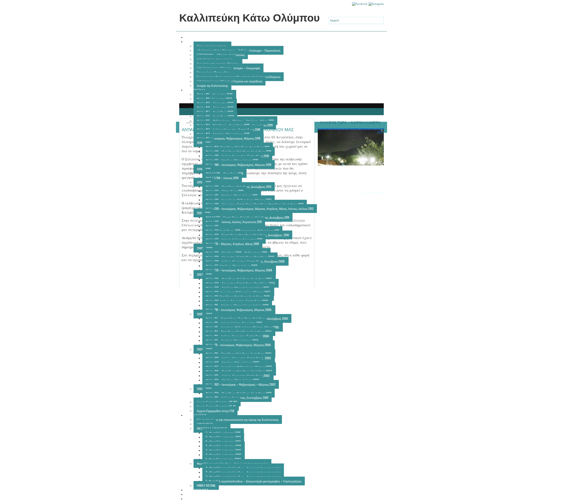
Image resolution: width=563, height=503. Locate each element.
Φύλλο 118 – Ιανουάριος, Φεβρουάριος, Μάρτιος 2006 (239, 309)
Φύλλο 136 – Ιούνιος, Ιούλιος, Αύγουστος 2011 (234, 222)
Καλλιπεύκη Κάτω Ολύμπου (249, 18)
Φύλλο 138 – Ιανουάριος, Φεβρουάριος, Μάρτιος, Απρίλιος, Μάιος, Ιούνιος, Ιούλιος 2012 (260, 208)
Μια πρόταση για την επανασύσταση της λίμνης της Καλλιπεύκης (238, 419)
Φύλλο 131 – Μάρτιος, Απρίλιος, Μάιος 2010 (232, 244)
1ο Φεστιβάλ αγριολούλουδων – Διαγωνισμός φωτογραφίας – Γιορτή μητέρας (254, 481)
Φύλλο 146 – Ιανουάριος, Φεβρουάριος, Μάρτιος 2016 (238, 164)
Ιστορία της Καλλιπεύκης (212, 85)
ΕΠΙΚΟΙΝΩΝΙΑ (197, 498)
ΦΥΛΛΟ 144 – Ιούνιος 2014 (222, 178)
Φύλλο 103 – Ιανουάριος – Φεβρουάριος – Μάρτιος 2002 (241, 384)
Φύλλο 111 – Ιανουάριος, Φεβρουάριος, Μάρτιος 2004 (238, 345)
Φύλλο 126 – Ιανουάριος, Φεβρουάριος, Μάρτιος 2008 (239, 270)
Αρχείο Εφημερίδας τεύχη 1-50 (215, 411)
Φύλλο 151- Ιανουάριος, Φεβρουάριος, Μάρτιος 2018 (228, 138)
